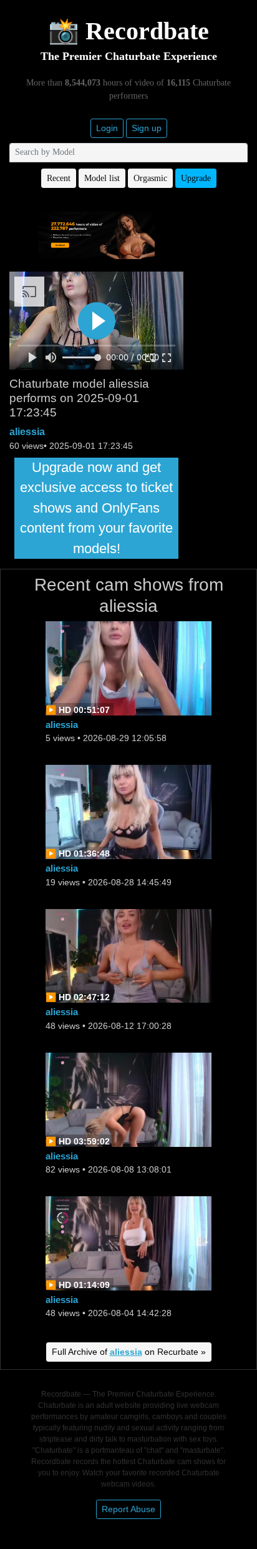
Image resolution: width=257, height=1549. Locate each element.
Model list (102, 178)
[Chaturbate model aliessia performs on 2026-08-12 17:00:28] (128, 955)
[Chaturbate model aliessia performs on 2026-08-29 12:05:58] (128, 667)
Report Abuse (128, 1509)
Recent (58, 178)
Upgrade (196, 178)
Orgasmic (150, 178)
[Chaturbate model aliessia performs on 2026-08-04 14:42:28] (128, 1242)
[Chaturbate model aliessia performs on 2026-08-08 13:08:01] (128, 1098)
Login (107, 128)
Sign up (147, 128)
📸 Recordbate (128, 31)
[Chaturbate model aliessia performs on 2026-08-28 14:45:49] (128, 811)
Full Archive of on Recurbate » (129, 1352)
